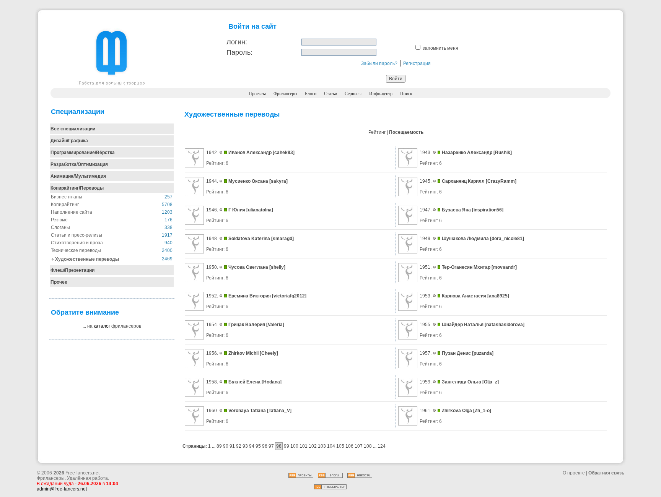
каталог (102, 326)
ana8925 (498, 296)
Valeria (275, 324)
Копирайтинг (65, 204)
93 (245, 446)
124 (382, 446)
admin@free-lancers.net (62, 489)
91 (232, 446)
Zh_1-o (482, 410)
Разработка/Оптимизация (79, 164)
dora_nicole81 (507, 238)
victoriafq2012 (289, 296)
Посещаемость (406, 132)
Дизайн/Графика (69, 140)
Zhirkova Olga (457, 410)
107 (359, 446)
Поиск (406, 93)
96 (264, 446)
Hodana (271, 382)
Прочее (58, 282)
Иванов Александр (250, 152)
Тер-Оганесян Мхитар (466, 267)
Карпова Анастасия (464, 296)
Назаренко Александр (467, 152)
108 (368, 446)
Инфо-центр (380, 93)
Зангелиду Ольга (461, 382)
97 (271, 446)
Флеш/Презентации (72, 270)
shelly (277, 267)
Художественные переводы (87, 259)
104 (331, 446)
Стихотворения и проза (77, 242)
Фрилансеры (285, 93)
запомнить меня (440, 48)
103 (322, 446)
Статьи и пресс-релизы (76, 235)
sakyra (278, 181)
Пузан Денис (456, 353)
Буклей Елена (244, 382)
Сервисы (353, 93)
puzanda (483, 353)
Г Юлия (236, 210)
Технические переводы (76, 250)
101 (304, 446)
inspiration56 (488, 210)
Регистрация (417, 63)
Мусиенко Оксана (248, 181)
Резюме (59, 220)
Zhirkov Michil (243, 353)
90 (225, 446)
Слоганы (60, 227)
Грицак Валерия (246, 324)
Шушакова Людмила (465, 238)
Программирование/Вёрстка (82, 152)
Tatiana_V (279, 410)
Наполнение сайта (71, 212)
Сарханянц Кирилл (463, 181)
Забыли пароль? (379, 63)
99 (286, 446)
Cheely (269, 353)
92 (238, 446)
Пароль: (239, 52)
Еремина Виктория (249, 296)
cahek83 (283, 152)
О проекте (574, 473)
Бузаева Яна (456, 210)
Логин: (236, 42)
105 (340, 446)
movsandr (504, 267)
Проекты (257, 93)
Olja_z (490, 382)
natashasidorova (504, 324)
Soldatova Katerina (249, 238)
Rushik (502, 152)
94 (251, 446)
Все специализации (72, 129)
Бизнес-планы (66, 197)
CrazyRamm (501, 181)
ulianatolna (260, 210)
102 (313, 446)
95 (258, 446)
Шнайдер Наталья (463, 324)
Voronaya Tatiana (247, 410)
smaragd (282, 238)
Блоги (310, 93)
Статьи (330, 93)
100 (294, 446)
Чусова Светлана (248, 267)
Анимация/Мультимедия (78, 176)
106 (349, 446)
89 (219, 446)
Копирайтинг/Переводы (77, 188)
